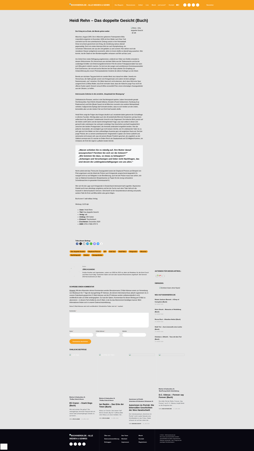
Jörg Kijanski (88, 269)
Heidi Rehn (122, 251)
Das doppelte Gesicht (78, 251)
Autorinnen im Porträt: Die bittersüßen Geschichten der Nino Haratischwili (141, 407)
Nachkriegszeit (75, 255)
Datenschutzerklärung (102, 302)
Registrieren (143, 442)
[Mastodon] (193, 5)
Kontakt (141, 439)
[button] (177, 5)
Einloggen (107, 442)
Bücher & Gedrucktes (76, 397)
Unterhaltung (175, 391)
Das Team (124, 435)
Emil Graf (112, 251)
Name (71, 331)
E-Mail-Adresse (100, 331)
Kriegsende (133, 251)
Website (124, 331)
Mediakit (124, 439)
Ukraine (86, 255)
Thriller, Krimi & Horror (77, 399)
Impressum (125, 442)
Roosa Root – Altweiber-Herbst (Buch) (168, 319)
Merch (141, 435)
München (143, 251)
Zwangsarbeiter (97, 255)
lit (84, 397)
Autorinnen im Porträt (136, 399)
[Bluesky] (197, 5)
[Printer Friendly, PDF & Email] (160, 276)
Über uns (107, 435)
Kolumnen (148, 401)
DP (105, 251)
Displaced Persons (94, 251)
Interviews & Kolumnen (136, 401)
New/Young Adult (164, 391)
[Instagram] (189, 5)
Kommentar (72, 311)
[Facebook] (184, 5)
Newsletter (210, 5)
